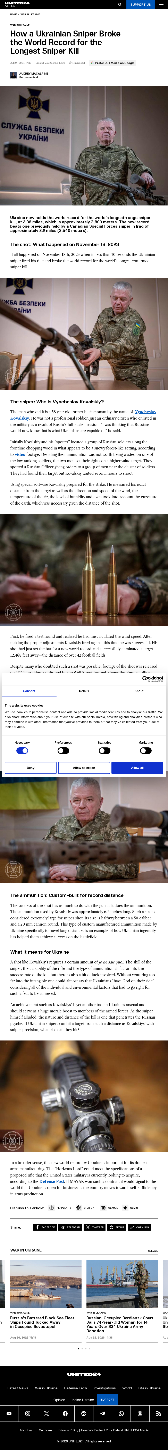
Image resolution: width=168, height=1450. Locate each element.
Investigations (104, 1387)
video (20, 454)
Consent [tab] (29, 691)
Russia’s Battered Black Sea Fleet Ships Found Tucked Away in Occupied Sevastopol (42, 1322)
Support (107, 1399)
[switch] (63, 750)
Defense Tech (75, 1387)
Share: (15, 1227)
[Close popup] (163, 1425)
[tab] (78, 1348)
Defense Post (51, 1181)
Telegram (73, 1227)
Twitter (98, 1227)
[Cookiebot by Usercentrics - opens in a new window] (145, 679)
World (127, 1387)
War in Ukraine (30, 14)
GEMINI (134, 1207)
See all (153, 1251)
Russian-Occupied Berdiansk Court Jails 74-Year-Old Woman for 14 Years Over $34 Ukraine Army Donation (119, 1324)
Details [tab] (84, 691)
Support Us (141, 4)
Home (13, 14)
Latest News (17, 1387)
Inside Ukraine (83, 1399)
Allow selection (84, 767)
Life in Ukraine (149, 1387)
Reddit (120, 1227)
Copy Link (142, 1227)
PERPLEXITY (64, 1207)
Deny (30, 767)
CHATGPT (90, 1207)
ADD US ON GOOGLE (138, 1435)
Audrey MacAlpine (33, 73)
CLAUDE (113, 1207)
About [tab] (138, 691)
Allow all (137, 767)
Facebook (48, 1227)
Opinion (59, 1399)
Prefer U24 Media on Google (114, 63)
